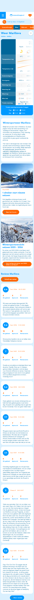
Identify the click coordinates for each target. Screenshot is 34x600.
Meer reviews (18, 598)
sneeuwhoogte (9, 149)
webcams (6, 151)
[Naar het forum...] (17, 175)
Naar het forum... (11, 212)
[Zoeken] (19, 22)
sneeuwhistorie (14, 151)
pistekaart (6, 153)
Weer (16, 27)
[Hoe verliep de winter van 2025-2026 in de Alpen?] (17, 230)
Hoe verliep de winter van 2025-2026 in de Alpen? (16, 264)
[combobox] (19, 22)
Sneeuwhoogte (7, 27)
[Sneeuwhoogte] (17, 15)
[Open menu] (3, 15)
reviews (21, 151)
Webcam (24, 27)
